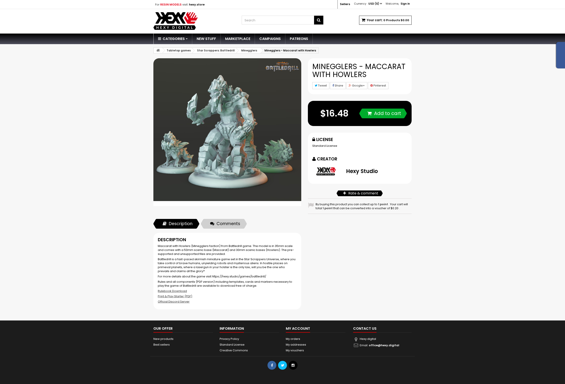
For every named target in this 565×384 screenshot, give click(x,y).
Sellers (345, 4)
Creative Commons (234, 350)
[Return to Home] (158, 50)
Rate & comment (363, 193)
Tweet (322, 85)
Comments (228, 224)
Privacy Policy (229, 339)
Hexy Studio (362, 171)
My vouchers (295, 350)
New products (163, 339)
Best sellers (161, 345)
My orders (293, 339)
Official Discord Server (174, 301)
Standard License (324, 146)
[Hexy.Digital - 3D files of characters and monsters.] (194, 21)
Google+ (358, 85)
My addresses (296, 345)
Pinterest (379, 85)
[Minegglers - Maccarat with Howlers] (227, 132)
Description (180, 224)
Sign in (405, 4)
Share (338, 85)
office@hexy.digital (384, 345)
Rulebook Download (172, 291)
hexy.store (197, 4)
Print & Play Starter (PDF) (175, 296)
